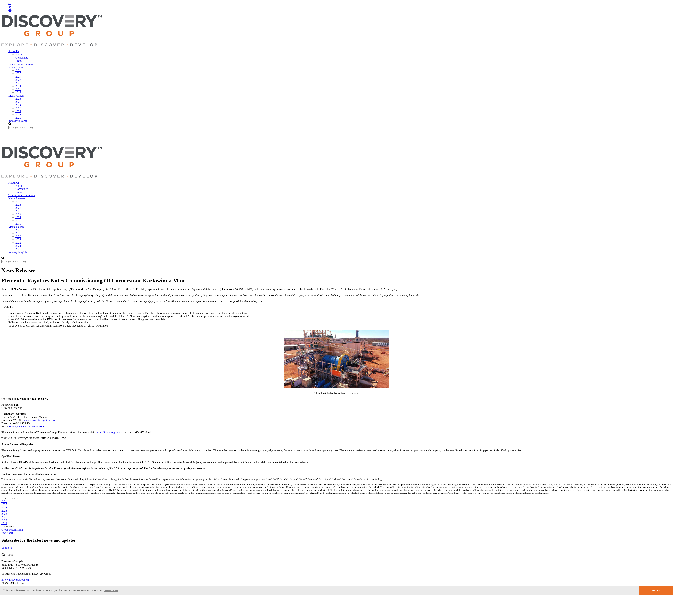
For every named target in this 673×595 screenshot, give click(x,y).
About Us (13, 51)
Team (18, 60)
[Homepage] (51, 45)
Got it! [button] (656, 590)
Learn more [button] (111, 590)
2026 (18, 70)
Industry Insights (17, 120)
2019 (18, 92)
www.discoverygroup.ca (109, 432)
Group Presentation (12, 529)
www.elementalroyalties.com (39, 420)
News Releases (16, 67)
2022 (18, 82)
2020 (18, 89)
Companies (21, 57)
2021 (18, 86)
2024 (18, 76)
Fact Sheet (7, 532)
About (18, 54)
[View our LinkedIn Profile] (9, 4)
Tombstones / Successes (21, 63)
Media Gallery (16, 95)
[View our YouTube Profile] (10, 10)
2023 (18, 79)
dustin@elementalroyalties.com (26, 426)
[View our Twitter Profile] (9, 7)
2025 (18, 73)
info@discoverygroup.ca (15, 579)
